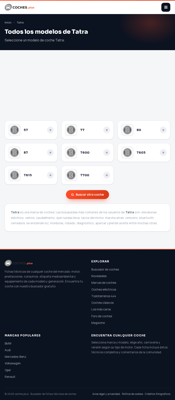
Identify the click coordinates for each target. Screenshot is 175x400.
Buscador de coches (105, 269)
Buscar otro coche (90, 194)
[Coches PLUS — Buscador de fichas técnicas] (20, 7)
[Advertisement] (87, 88)
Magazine (98, 323)
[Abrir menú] (165, 7)
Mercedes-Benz (15, 357)
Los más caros (101, 309)
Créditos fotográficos (157, 394)
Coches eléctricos (103, 289)
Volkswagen (13, 363)
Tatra (20, 22)
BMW (8, 343)
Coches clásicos (102, 303)
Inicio (8, 22)
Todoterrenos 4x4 (103, 296)
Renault (10, 377)
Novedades (98, 276)
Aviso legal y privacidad (106, 394)
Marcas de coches (103, 283)
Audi (8, 350)
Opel (8, 370)
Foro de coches (101, 316)
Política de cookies (132, 394)
